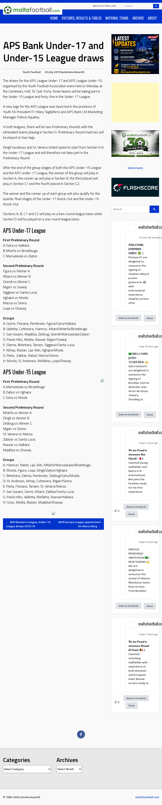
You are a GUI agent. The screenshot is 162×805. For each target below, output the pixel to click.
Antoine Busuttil (74, 72)
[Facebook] (81, 734)
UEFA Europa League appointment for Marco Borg (79, 524)
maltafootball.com (104, 5)
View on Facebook (128, 318)
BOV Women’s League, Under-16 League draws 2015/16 (28, 524)
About (152, 18)
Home (54, 18)
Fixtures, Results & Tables (82, 18)
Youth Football (32, 72)
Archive (138, 18)
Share (150, 318)
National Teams (116, 18)
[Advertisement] (135, 102)
